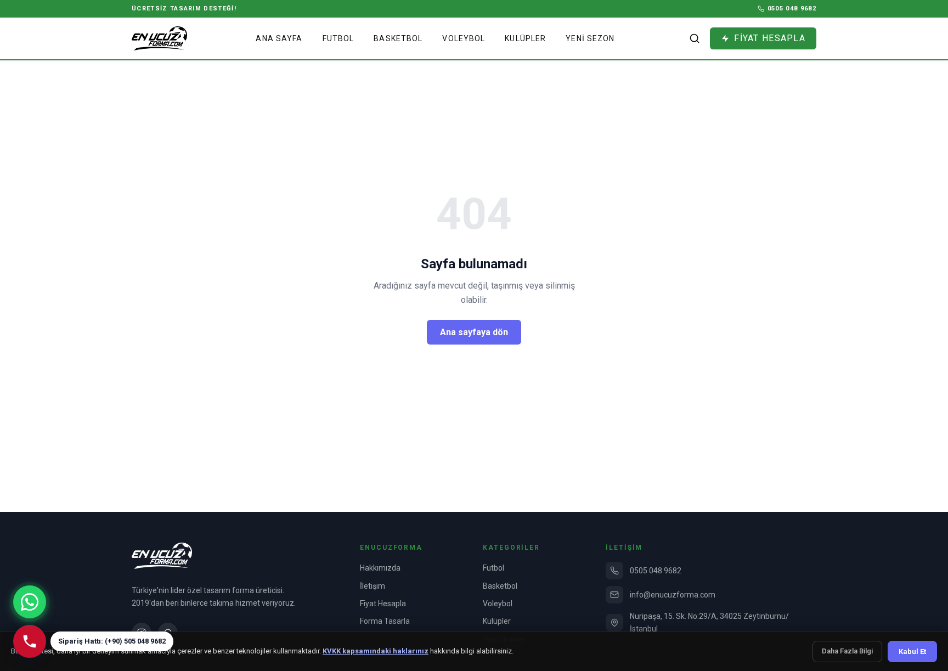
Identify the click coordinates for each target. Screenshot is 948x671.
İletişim (372, 586)
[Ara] (695, 38)
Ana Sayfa (279, 38)
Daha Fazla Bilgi (847, 651)
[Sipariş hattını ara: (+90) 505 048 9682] (29, 641)
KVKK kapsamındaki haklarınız (375, 651)
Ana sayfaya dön (474, 332)
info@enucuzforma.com (672, 594)
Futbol (338, 38)
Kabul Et (912, 651)
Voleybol (463, 38)
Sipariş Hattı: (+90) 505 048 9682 (112, 641)
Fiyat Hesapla (383, 603)
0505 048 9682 (655, 570)
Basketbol (398, 38)
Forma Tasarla (385, 621)
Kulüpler (525, 38)
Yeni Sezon (590, 38)
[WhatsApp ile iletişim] (29, 601)
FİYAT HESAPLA (769, 38)
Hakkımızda (380, 567)
